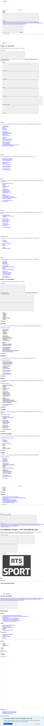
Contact (4, 643)
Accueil (4, 312)
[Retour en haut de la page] (8, 605)
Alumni (4, 629)
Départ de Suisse (5, 423)
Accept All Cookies (8, 723)
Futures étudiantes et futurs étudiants (9, 625)
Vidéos (4, 444)
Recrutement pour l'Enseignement (8, 417)
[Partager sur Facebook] (8, 539)
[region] (22, 721)
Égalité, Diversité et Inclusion (8, 634)
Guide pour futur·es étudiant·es (8, 404)
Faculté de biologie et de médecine (20, 23)
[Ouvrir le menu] (17, 307)
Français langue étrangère (7, 394)
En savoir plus (2, 283)
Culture (4, 447)
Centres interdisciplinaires (7, 370)
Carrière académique (6, 426)
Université (2, 122)
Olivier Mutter (2, 580)
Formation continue (6, 388)
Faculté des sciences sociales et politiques (18, 22)
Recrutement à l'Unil (6, 416)
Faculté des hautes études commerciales (32, 22)
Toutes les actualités (7, 514)
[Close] (43, 718)
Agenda (4, 439)
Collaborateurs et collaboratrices (8, 627)
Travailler (2, 210)
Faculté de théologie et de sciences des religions (11, 21)
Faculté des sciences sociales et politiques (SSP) (11, 618)
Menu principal (3, 321)
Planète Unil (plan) (6, 645)
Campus (1, 257)
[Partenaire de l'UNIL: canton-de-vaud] (9, 712)
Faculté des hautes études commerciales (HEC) (10, 619)
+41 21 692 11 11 (3, 656)
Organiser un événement (7, 473)
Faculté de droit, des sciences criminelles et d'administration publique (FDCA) (16, 616)
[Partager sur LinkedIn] (8, 548)
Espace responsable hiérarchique (8, 351)
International (5, 342)
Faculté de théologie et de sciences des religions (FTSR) (12, 615)
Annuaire (4, 644)
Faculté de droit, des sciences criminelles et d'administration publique (14, 497)
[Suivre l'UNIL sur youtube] (11, 681)
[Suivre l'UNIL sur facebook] (11, 665)
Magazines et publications (7, 443)
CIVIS (4, 343)
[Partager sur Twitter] (26, 539)
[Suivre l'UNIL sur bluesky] (11, 673)
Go (3, 43)
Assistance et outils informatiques (8, 468)
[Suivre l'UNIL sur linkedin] (11, 698)
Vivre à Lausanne (6, 421)
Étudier (1, 178)
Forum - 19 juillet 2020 (6, 593)
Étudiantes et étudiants (6, 626)
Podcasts (4, 445)
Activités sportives (6, 461)
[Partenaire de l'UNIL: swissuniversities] (10, 711)
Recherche (2, 154)
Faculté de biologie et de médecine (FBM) (10, 621)
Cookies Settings (36, 723)
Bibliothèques (5, 460)
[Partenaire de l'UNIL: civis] (8, 713)
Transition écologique (6, 636)
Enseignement (5, 635)
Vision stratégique (6, 329)
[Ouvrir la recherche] (17, 298)
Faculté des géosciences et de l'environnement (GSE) (11, 620)
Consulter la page (5, 327)
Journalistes (4, 628)
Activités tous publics (4, 236)
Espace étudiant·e (6, 405)
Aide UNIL (5, 638)
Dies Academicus (5, 441)
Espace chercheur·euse (6, 349)
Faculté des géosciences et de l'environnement (10, 501)
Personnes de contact (6, 371)
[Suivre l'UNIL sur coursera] (11, 706)
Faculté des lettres (9, 22)
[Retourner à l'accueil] (4, 60)
